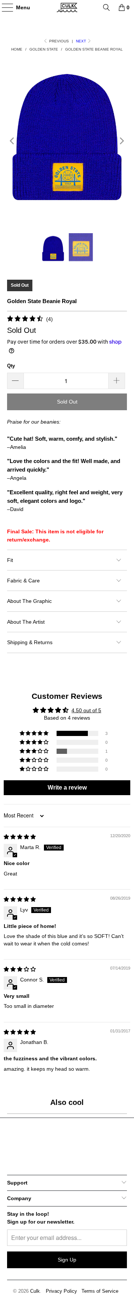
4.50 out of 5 (86, 710)
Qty (11, 366)
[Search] (106, 7)
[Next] (121, 141)
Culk (35, 1291)
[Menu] (3, 7)
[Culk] (67, 7)
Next (81, 41)
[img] (20, 837)
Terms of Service (100, 1291)
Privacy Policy (61, 1291)
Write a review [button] (67, 787)
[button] (35, 733)
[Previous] (13, 141)
